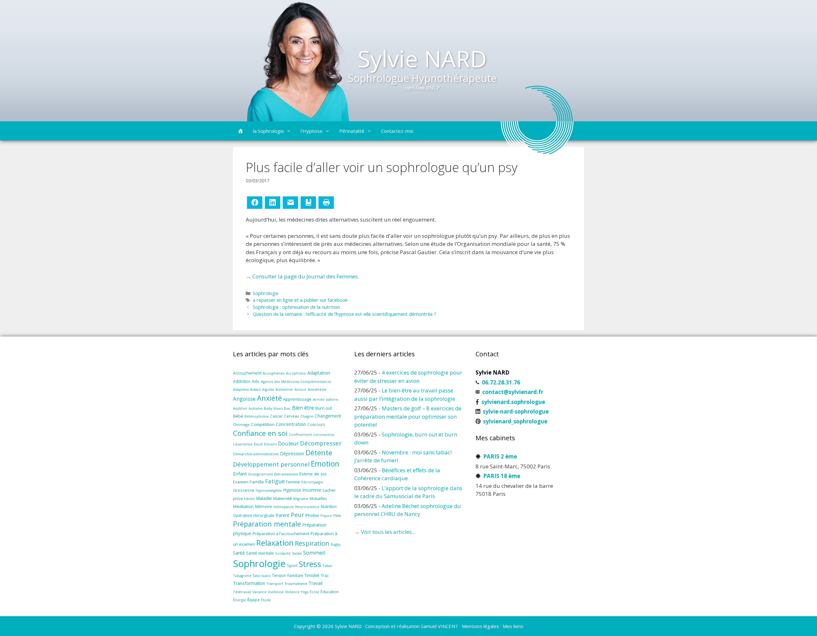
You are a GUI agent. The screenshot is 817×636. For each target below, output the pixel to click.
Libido (249, 498)
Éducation (329, 591)
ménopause (284, 506)
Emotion (325, 463)
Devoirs (270, 444)
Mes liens (513, 626)
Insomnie (312, 490)
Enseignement (260, 474)
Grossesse (243, 490)
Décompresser (320, 443)
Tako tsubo (262, 575)
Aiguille (268, 389)
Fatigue (275, 481)
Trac (325, 575)
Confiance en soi (260, 433)
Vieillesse (276, 591)
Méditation (243, 506)
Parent (282, 515)
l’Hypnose (312, 131)
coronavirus (323, 434)
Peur (297, 515)
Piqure (326, 515)
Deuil (258, 444)
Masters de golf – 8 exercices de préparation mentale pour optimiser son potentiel (407, 416)
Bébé (238, 416)
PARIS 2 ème (500, 456)
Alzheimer (284, 389)
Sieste (297, 553)
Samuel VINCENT (439, 626)
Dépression (292, 453)
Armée (319, 399)
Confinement (300, 434)
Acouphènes (274, 373)
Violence (292, 591)
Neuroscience (307, 506)
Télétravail (242, 591)
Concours (316, 424)
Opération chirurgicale (253, 515)
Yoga (304, 592)
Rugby (336, 544)
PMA (337, 515)
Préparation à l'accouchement (280, 533)
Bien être (303, 407)
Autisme (256, 408)
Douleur (288, 443)
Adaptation (318, 373)
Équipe (253, 599)
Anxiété (269, 398)
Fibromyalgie (312, 482)
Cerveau (291, 416)
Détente (318, 453)
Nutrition (329, 506)
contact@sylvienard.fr (512, 392)
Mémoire (263, 506)
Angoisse (244, 398)
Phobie (312, 515)
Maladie (264, 498)
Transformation (249, 583)
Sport (292, 565)
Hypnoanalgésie (269, 490)
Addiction (242, 381)
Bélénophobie (256, 416)
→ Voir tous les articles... (385, 531)
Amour (300, 389)
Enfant (240, 473)
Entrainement (286, 474)
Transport (274, 583)
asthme (332, 399)
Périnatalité (351, 131)
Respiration (312, 543)
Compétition (262, 424)
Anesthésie (317, 389)
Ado (255, 381)
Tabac (327, 565)
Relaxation (275, 543)
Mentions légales (480, 626)
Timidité (311, 575)
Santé (239, 553)
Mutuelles (318, 498)
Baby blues (273, 408)
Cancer (276, 416)
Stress (310, 563)
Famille (257, 482)
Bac (287, 408)
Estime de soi (312, 474)
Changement (328, 416)
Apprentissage (297, 399)
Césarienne (242, 444)
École (314, 591)
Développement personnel (271, 464)
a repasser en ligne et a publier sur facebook (300, 300)
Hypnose (292, 490)
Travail (315, 583)
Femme (293, 482)
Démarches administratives (256, 454)
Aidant (255, 389)
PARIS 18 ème (501, 476)
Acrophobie (296, 373)
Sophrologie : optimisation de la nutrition (296, 307)
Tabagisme (242, 575)
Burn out (323, 408)
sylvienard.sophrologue (513, 401)
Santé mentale (260, 553)
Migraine (300, 498)
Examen (240, 482)
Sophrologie (266, 293)
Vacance (259, 592)
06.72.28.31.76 (501, 382)
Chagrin (306, 416)
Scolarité (283, 553)
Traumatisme (295, 583)
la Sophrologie (268, 131)
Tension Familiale (287, 575)
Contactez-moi (397, 131)
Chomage (241, 424)
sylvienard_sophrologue (515, 421)
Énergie (239, 599)
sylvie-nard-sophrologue (516, 411)
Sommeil (314, 552)
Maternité (282, 498)
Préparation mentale (267, 523)
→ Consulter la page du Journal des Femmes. (302, 276)
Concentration (291, 424)
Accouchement (247, 373)
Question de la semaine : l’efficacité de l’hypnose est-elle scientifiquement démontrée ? (344, 314)
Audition (240, 408)
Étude (266, 599)
